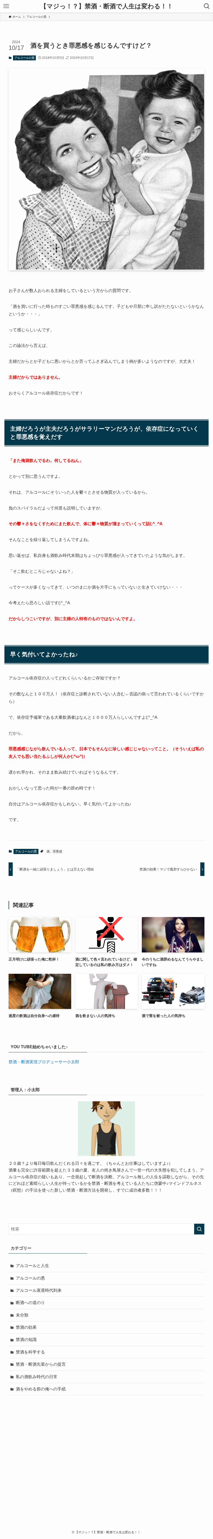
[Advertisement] (106, 1470)
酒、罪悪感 (54, 851)
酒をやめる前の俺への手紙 (41, 1389)
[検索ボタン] (207, 6)
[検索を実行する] (199, 1229)
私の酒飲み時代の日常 (36, 1377)
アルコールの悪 (25, 57)
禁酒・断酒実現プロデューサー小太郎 (44, 1062)
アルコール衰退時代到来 (39, 1290)
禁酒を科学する (30, 1352)
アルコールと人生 (32, 1265)
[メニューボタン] (6, 6)
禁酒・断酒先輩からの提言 (41, 1364)
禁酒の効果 (26, 1327)
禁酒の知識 (26, 1339)
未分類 (22, 1315)
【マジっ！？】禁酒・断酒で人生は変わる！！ (106, 6)
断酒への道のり (30, 1302)
